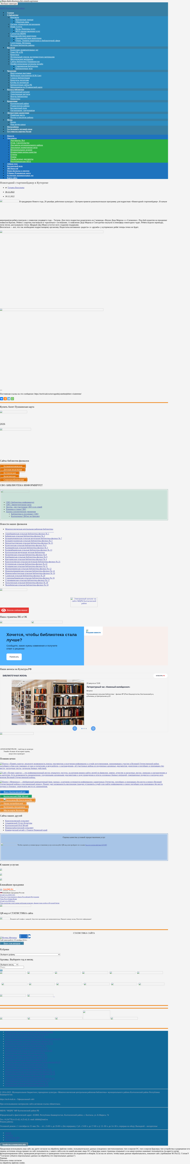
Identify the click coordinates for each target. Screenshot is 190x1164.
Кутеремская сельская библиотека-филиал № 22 (26, 564)
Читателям (11, 71)
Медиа (9, 120)
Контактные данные (24, 20)
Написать (14, 657)
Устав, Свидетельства (19, 143)
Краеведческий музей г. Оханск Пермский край (26, 830)
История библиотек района (22, 45)
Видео (13, 122)
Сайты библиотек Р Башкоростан (25, 61)
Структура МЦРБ (18, 33)
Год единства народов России (19, 132)
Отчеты (13, 154)
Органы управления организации (25, 24)
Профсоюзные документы (21, 159)
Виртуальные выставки (20, 73)
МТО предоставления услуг (28, 31)
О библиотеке (12, 15)
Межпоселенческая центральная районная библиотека (29, 1032)
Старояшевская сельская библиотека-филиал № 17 (27, 580)
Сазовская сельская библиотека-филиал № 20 (25, 576)
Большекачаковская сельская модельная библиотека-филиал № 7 (33, 538)
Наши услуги (16, 26)
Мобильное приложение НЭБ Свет (25, 75)
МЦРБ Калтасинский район (12, 8)
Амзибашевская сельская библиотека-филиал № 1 (27, 534)
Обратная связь (22, 22)
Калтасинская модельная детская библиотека (25, 552)
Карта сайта (12, 178)
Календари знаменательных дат (24, 50)
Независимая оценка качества (23, 152)
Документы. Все (17, 140)
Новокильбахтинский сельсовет (19, 828)
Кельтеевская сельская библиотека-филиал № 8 (26, 555)
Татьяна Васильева (16, 187)
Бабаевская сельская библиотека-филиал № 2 (25, 536)
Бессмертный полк (18, 108)
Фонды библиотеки (19, 96)
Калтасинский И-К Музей (16, 825)
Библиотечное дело (24, 68)
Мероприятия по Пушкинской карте (26, 87)
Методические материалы (21, 59)
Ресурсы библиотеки (15, 90)
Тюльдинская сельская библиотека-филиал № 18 (26, 583)
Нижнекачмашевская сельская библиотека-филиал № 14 (30, 571)
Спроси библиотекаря (20, 78)
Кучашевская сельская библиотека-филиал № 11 (26, 566)
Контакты (14, 17)
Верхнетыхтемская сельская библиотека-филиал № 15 (29, 543)
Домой (8, 1133)
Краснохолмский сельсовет (17, 821)
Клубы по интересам (19, 82)
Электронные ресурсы (20, 94)
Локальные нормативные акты (23, 147)
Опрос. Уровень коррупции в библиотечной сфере (38, 40)
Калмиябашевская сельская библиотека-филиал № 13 (28, 550)
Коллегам (11, 48)
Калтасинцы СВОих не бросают (25, 516)
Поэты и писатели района (21, 117)
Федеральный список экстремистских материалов (32, 57)
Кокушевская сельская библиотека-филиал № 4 (26, 559)
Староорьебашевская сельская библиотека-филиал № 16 (30, 578)
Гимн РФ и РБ (16, 52)
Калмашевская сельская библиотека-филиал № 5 (26, 548)
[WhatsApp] (12, 398)
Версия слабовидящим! (17, 610)
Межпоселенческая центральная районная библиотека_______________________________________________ (29, 530)
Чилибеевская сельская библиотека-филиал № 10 (26, 585)
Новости (9, 1135)
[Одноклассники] (5, 398)
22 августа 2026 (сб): (7, 895)
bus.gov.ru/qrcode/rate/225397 (96, 845)
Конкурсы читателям (19, 80)
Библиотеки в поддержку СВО (24, 514)
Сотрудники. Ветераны (20, 43)
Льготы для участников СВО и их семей (24, 507)
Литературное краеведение (18, 113)
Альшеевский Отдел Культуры (18, 823)
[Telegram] (8, 398)
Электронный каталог (20, 92)
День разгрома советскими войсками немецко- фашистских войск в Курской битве (29, 903)
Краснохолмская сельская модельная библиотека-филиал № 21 (32, 562)
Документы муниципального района (26, 145)
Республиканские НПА (20, 161)
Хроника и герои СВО (16, 509)
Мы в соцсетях (11, 1140)
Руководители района (19, 106)
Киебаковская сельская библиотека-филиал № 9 (26, 557)
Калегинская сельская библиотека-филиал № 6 (25, 545)
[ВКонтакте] (1, 398)
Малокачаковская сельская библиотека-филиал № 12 (28, 569)
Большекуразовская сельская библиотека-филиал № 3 (28, 541)
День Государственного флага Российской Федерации (19, 897)
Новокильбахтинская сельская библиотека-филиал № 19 (30, 573)
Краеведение (12, 101)
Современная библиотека (27, 66)
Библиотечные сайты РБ (21, 85)
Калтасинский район (19, 103)
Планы (13, 157)
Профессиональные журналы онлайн (26, 64)
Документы (12, 138)
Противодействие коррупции (23, 36)
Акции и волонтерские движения (21, 512)
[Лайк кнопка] (1, 390)
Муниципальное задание (21, 150)
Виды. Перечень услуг (25, 29)
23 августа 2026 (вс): (7, 901)
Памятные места (17, 115)
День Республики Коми (8, 899)
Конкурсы (14, 54)
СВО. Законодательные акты (18, 505)
